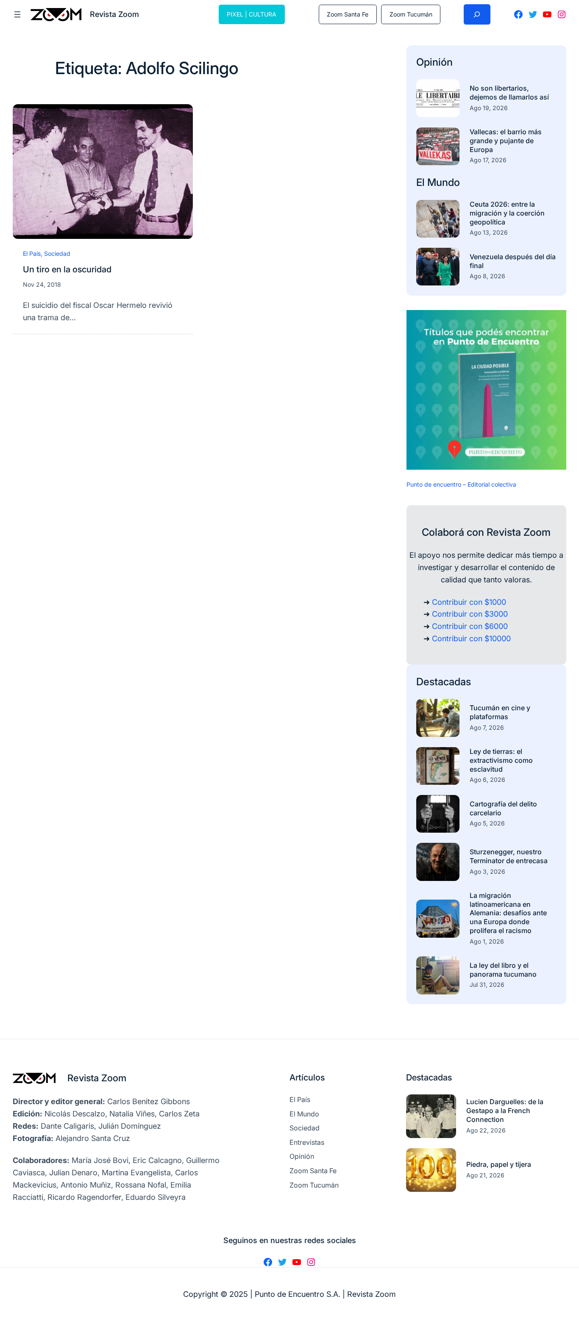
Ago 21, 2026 (485, 1175)
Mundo (443, 182)
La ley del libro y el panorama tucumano (503, 969)
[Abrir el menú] (17, 14)
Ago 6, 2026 (487, 779)
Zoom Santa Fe (347, 14)
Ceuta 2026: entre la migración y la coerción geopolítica (507, 213)
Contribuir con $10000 (471, 638)
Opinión (434, 62)
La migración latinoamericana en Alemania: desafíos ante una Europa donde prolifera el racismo (508, 913)
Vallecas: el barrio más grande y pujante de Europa (506, 140)
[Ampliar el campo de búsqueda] (477, 14)
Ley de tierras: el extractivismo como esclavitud (501, 760)
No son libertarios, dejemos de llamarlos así (509, 92)
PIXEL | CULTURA (251, 14)
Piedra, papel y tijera (498, 1164)
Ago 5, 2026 (487, 823)
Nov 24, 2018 (42, 284)
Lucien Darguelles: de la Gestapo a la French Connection (504, 1110)
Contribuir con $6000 (470, 626)
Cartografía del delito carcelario (503, 808)
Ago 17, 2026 (488, 159)
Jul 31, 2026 (487, 984)
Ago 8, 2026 (487, 276)
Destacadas (443, 682)
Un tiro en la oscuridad (67, 269)
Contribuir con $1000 (469, 602)
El (421, 182)
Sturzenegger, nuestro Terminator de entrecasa (509, 856)
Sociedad (57, 253)
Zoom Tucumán (411, 14)
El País (32, 253)
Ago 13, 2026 (489, 232)
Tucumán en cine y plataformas (500, 712)
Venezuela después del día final (513, 261)
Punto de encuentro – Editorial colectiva (461, 484)
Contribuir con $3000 (470, 613)
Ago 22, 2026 (486, 1130)
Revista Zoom (96, 1077)
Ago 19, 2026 (489, 107)
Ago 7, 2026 (487, 727)
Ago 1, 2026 (487, 941)
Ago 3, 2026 (487, 871)
